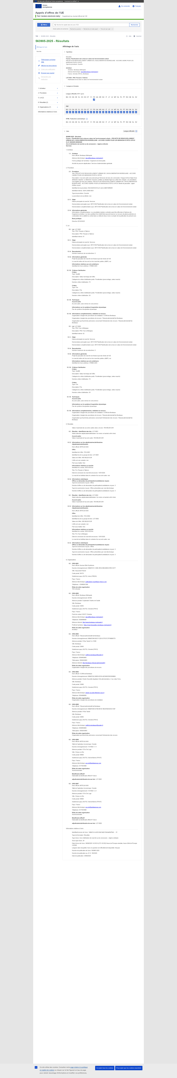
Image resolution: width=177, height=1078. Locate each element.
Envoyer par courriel (47, 73)
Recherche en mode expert (91, 29)
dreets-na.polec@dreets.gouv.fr (94, 693)
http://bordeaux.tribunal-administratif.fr (94, 663)
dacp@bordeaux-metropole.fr (89, 72)
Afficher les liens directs (49, 65)
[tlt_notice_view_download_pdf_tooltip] (67, 112)
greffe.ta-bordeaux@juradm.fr (94, 655)
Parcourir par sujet (106, 29)
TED (36, 36)
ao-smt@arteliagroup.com (93, 763)
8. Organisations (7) (44, 107)
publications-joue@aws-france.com (96, 582)
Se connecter (125, 6)
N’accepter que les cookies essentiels (128, 1068)
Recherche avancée (75, 29)
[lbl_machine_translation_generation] (87, 119)
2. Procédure (42, 93)
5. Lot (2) (41, 97)
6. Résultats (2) (43, 102)
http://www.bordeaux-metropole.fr (93, 622)
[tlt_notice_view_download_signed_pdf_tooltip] (94, 99)
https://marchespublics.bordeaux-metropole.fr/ (97, 625)
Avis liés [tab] (39, 51)
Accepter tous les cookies (104, 1068)
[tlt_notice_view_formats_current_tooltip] (136, 131)
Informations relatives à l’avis (47, 112)
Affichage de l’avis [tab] (42, 47)
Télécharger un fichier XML (48, 61)
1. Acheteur (41, 88)
